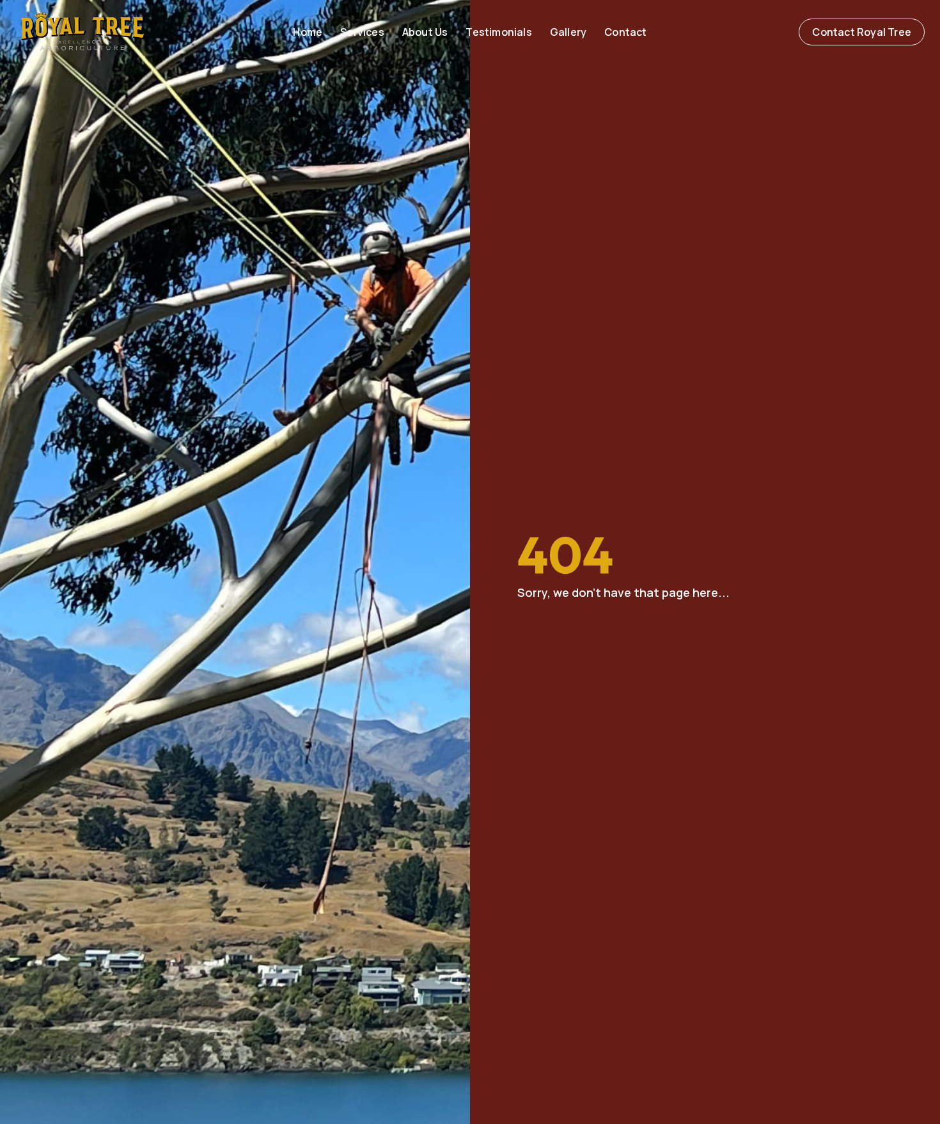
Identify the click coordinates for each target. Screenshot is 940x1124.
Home (307, 32)
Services (362, 32)
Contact (625, 32)
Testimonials (498, 32)
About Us (425, 32)
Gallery (568, 32)
